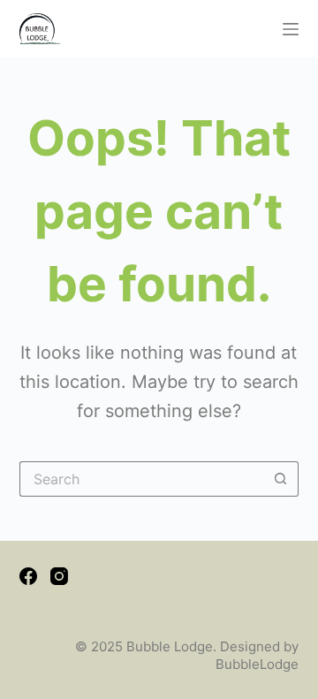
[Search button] (281, 479)
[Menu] (291, 29)
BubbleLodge (257, 664)
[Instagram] (59, 576)
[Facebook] (28, 576)
